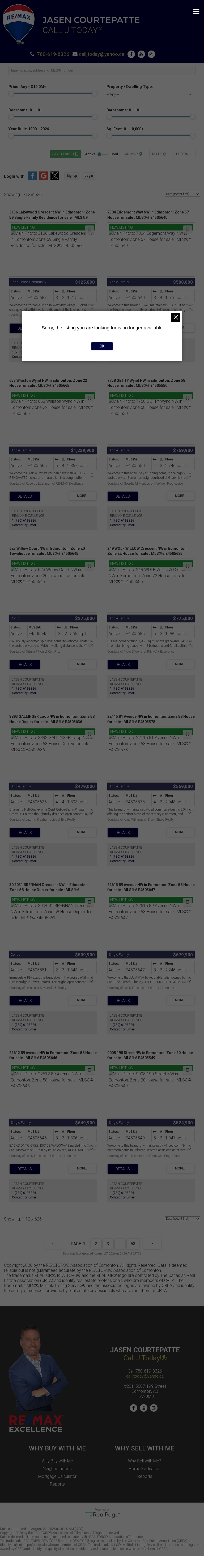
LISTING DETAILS (25, 496)
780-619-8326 (53, 54)
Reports (57, 1484)
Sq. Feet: (125, 129)
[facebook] (133, 54)
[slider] (11, 93)
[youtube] (143, 54)
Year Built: (28, 129)
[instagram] (153, 54)
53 (133, 1243)
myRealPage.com (102, 1515)
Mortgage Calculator (57, 1476)
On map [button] (131, 154)
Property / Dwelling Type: (130, 87)
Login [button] (88, 176)
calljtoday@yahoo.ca (101, 54)
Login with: (15, 176)
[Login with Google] (43, 178)
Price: (27, 87)
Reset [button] (157, 154)
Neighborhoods (57, 1468)
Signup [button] (72, 176)
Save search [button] (63, 154)
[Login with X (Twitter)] (54, 178)
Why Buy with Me (57, 1460)
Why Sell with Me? (144, 1460)
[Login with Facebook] (32, 178)
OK (102, 346)
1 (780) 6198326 (24, 520)
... (120, 1243)
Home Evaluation (144, 1468)
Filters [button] (182, 154)
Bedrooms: (25, 110)
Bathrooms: (124, 110)
